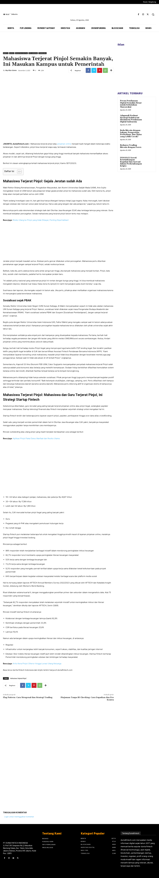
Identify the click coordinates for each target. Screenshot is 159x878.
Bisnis (12, 53)
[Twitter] (147, 14)
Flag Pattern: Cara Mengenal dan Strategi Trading (27, 697)
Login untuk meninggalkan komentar (19, 817)
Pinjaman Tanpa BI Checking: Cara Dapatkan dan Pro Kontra (87, 698)
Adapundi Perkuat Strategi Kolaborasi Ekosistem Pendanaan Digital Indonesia (131, 118)
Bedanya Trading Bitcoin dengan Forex (130, 146)
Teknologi (42, 53)
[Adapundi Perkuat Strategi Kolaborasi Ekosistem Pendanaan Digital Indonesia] (149, 118)
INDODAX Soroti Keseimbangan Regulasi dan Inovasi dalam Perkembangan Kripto (131, 162)
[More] (111, 70)
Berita (5, 53)
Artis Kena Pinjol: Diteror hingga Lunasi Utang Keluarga (37, 663)
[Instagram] (143, 14)
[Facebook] (138, 14)
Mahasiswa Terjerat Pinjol (18, 678)
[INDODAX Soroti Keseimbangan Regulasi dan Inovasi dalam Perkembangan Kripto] (149, 160)
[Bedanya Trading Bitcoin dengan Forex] (149, 148)
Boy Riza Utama (11, 70)
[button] (153, 14)
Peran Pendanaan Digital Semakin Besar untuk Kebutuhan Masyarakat (131, 104)
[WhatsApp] (105, 70)
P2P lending (33, 53)
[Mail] (13, 858)
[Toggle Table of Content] (18, 172)
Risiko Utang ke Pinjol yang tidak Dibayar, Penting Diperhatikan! (41, 220)
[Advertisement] (58, 776)
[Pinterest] (99, 70)
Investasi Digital (21, 53)
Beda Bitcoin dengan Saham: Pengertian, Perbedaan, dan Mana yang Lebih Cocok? (131, 133)
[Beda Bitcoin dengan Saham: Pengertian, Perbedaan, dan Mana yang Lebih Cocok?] (149, 133)
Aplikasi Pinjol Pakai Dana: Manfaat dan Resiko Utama (36, 438)
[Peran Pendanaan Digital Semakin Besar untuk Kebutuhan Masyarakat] (149, 103)
